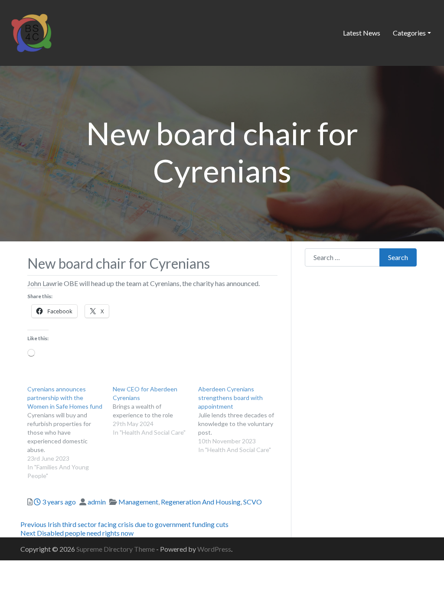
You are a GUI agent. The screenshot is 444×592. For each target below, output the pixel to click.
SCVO (252, 502)
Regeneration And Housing (201, 502)
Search (398, 257)
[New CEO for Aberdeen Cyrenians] (155, 411)
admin (97, 502)
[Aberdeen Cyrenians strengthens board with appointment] (241, 419)
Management (138, 502)
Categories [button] (409, 33)
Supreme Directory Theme (116, 549)
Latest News (361, 33)
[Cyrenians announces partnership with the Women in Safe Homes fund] (70, 432)
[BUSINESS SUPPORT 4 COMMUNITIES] (31, 31)
